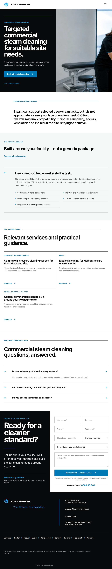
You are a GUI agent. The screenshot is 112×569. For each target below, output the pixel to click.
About (26, 538)
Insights (67, 538)
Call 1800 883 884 (11, 83)
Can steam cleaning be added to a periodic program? (55, 387)
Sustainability (46, 538)
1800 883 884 (87, 485)
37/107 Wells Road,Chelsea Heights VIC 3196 (75, 501)
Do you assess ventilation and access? (55, 398)
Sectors (17, 538)
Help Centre (78, 538)
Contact (58, 538)
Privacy (90, 538)
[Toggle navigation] (105, 4)
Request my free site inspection (79, 473)
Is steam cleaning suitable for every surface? (56, 371)
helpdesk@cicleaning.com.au (77, 509)
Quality (34, 538)
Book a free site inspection (18, 74)
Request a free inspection (15, 156)
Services (7, 538)
